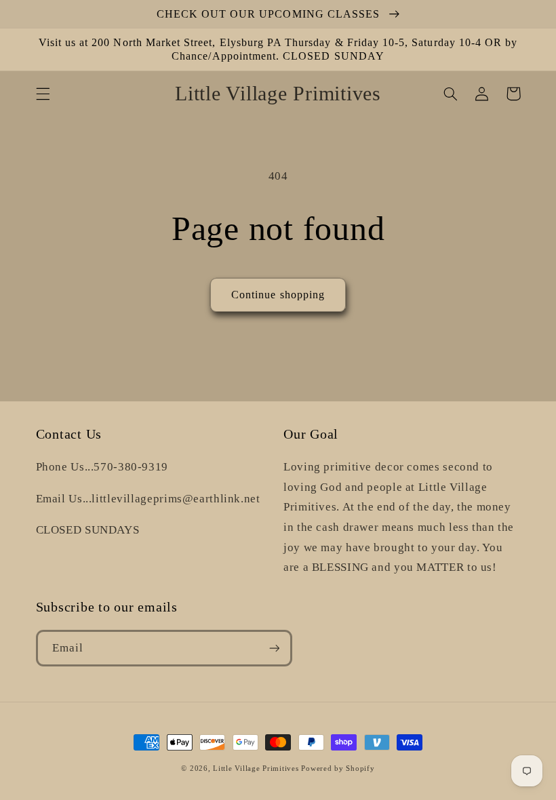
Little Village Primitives (255, 768)
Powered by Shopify (337, 768)
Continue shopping (278, 294)
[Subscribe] (274, 648)
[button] (42, 93)
